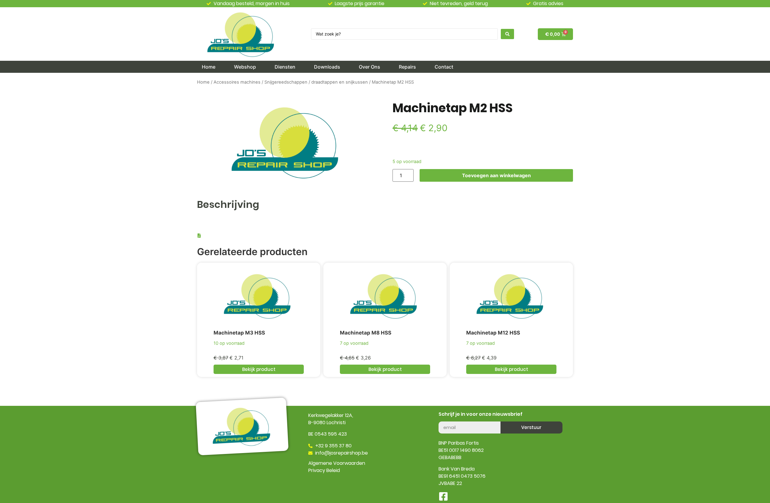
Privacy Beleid (324, 470)
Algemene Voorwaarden (336, 463)
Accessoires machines (237, 82)
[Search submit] (507, 34)
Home (203, 82)
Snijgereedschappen (285, 82)
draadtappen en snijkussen (339, 82)
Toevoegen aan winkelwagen (496, 175)
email (445, 419)
